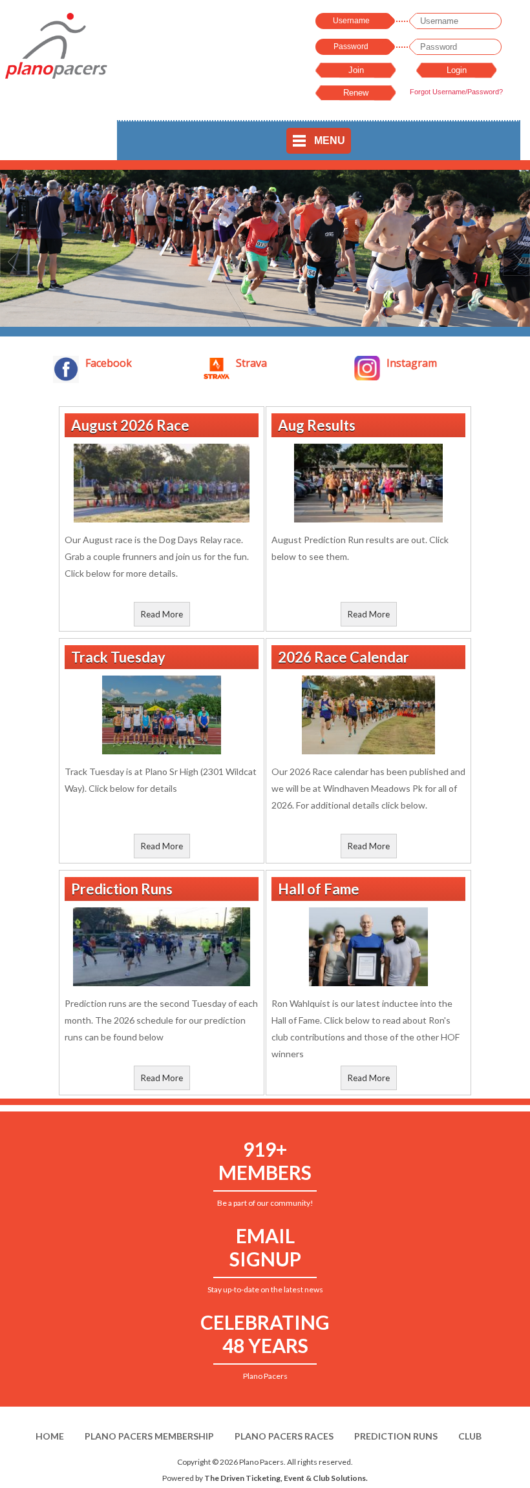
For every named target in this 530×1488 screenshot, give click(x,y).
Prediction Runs (396, 1436)
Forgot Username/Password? (456, 92)
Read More (162, 614)
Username (351, 20)
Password (351, 46)
